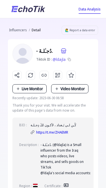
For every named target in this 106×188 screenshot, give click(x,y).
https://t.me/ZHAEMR (52, 132)
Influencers (18, 30)
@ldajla (59, 59)
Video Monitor (72, 88)
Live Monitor (32, 88)
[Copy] (69, 59)
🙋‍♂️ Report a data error (80, 30)
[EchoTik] (28, 9)
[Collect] (71, 75)
